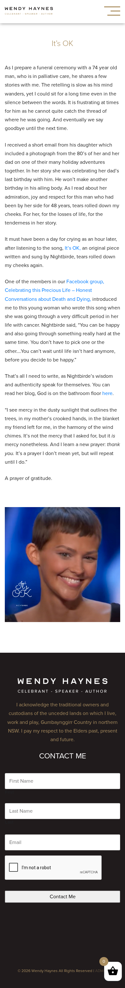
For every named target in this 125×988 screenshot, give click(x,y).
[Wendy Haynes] (29, 12)
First (9, 792)
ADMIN (101, 971)
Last (9, 822)
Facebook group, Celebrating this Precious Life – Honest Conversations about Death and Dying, (54, 290)
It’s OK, (73, 248)
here (107, 393)
